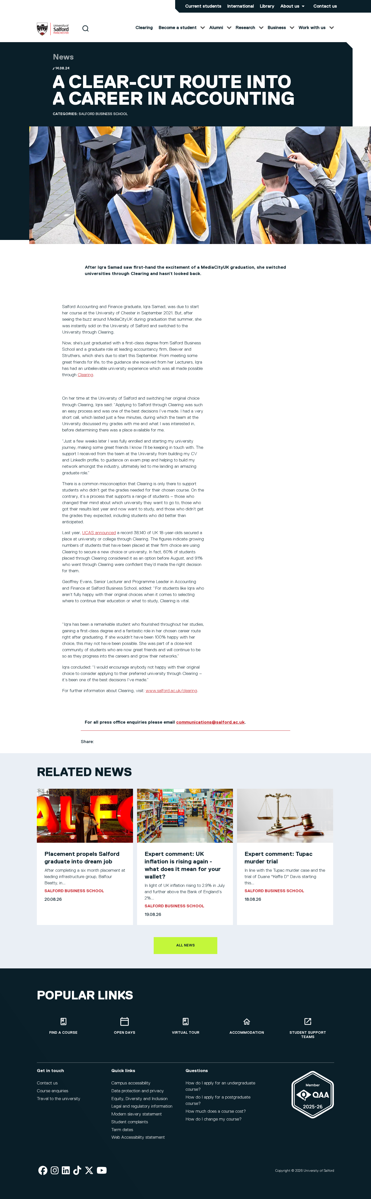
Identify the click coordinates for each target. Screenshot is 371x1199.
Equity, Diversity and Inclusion (139, 1099)
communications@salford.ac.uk (210, 722)
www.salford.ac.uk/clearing (171, 691)
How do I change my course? (214, 1119)
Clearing (85, 375)
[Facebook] (42, 1171)
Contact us (325, 6)
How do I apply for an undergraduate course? (220, 1086)
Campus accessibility (130, 1083)
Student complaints (129, 1122)
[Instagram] (55, 1171)
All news (185, 945)
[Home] (53, 35)
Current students (203, 6)
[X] (89, 1171)
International (240, 6)
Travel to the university (58, 1099)
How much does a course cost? (216, 1111)
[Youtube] (102, 1171)
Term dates (122, 1130)
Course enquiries (52, 1091)
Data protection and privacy (137, 1091)
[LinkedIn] (66, 1171)
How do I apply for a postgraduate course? (218, 1100)
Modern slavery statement (136, 1114)
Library (267, 6)
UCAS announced (99, 533)
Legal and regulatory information (141, 1106)
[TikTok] (77, 1171)
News (63, 57)
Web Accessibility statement (138, 1137)
